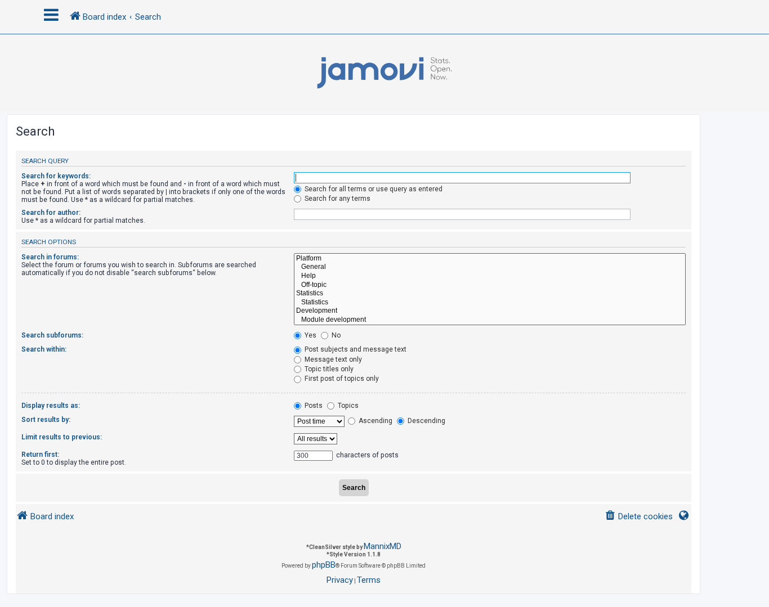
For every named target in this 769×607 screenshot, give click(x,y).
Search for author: (51, 213)
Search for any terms (336, 199)
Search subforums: (52, 335)
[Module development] (490, 320)
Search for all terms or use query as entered (372, 189)
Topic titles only (328, 369)
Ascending (374, 421)
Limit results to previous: (61, 437)
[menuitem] (638, 517)
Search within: (43, 349)
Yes (309, 335)
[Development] (490, 311)
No (335, 335)
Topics (347, 406)
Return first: (40, 454)
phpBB (324, 565)
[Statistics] (490, 293)
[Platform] (490, 258)
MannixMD (382, 546)
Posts (313, 406)
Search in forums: (50, 257)
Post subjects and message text (354, 349)
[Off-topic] (490, 285)
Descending (425, 421)
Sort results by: (45, 420)
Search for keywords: (56, 176)
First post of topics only (341, 379)
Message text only (332, 359)
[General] (490, 267)
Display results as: (50, 406)
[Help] (490, 276)
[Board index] (384, 73)
